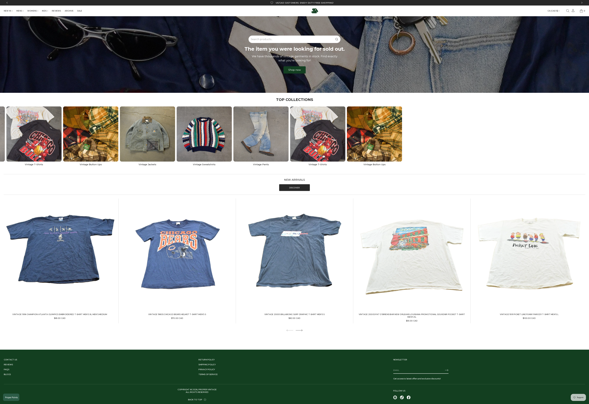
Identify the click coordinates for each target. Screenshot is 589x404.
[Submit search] (336, 39)
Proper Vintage (207, 389)
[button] (567, 11)
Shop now (294, 69)
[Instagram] (395, 397)
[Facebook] (408, 397)
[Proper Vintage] (315, 11)
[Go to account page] (573, 11)
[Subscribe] (446, 370)
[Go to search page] (567, 11)
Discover (294, 188)
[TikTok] (401, 397)
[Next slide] (299, 330)
